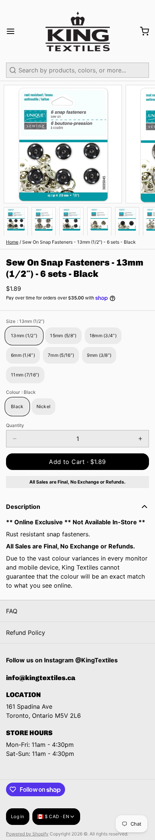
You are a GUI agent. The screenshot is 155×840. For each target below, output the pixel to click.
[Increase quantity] (140, 438)
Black (17, 406)
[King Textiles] (78, 31)
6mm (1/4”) (23, 355)
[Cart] (141, 31)
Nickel (43, 406)
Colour (21, 392)
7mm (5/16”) (61, 355)
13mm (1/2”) (24, 335)
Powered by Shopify (27, 834)
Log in (17, 816)
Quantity (15, 425)
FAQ (11, 611)
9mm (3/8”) (99, 355)
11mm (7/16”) (25, 375)
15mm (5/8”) (63, 335)
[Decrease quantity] (14, 438)
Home (12, 242)
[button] (77, 461)
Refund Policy (25, 632)
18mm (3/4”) (103, 335)
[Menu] (13, 31)
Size (25, 321)
